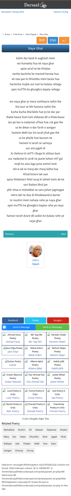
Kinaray (19, 450)
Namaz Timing (61, 12)
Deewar (39, 429)
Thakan (27, 443)
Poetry (7, 34)
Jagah (54, 436)
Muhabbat (9, 429)
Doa (45, 443)
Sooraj (30, 450)
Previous (9, 234)
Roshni (21, 429)
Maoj (6, 436)
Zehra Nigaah (31, 34)
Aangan (8, 450)
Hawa (23, 436)
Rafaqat (8, 443)
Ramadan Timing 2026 (12, 12)
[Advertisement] (35, 293)
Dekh (36, 443)
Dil (30, 429)
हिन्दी (41, 40)
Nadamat (51, 429)
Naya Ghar (44, 34)
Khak (63, 436)
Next (63, 234)
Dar (14, 436)
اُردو (64, 40)
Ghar (45, 436)
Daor (53, 443)
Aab (17, 443)
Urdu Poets (17, 34)
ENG (53, 40)
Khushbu (34, 436)
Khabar (63, 429)
